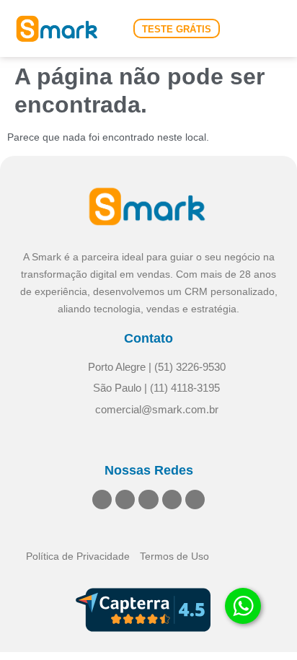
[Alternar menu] (269, 29)
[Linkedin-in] (102, 499)
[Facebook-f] (148, 499)
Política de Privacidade (78, 556)
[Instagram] (125, 499)
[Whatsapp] (195, 499)
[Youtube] (172, 499)
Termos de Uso (174, 556)
